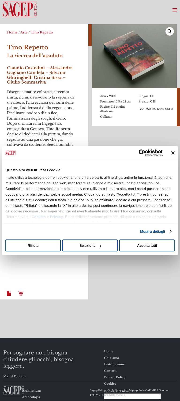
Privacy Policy (114, 377)
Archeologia (31, 397)
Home (12, 32)
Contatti (110, 370)
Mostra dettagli (152, 231)
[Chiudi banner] (173, 153)
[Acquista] (21, 297)
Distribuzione (114, 364)
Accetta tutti (147, 246)
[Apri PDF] (10, 297)
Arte (24, 32)
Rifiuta (33, 246)
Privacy (56, 217)
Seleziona (87, 246)
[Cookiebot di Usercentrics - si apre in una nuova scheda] (142, 153)
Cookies (39, 217)
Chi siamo (111, 358)
